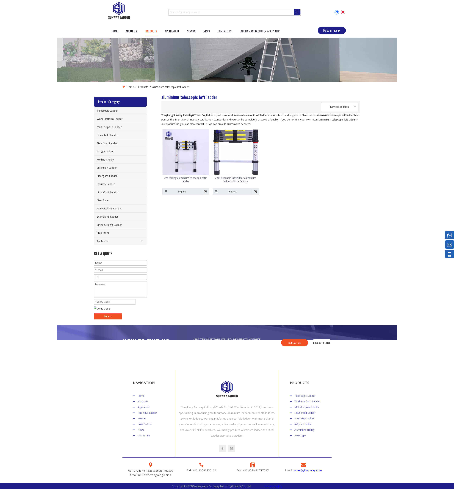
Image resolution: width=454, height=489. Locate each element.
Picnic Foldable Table (109, 208)
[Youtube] (342, 12)
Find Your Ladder (147, 412)
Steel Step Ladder (107, 143)
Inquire (182, 191)
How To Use (144, 424)
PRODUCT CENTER (321, 342)
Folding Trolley (105, 159)
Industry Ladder (106, 184)
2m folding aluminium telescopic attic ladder (185, 179)
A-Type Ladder (105, 151)
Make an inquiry (331, 30)
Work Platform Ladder (109, 118)
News (140, 429)
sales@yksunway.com (308, 470)
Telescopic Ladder (107, 110)
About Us (142, 401)
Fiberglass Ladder (107, 176)
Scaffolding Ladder (107, 216)
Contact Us (143, 435)
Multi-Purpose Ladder (109, 127)
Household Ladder (107, 135)
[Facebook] (336, 12)
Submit (108, 316)
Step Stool (103, 233)
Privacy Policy (273, 486)
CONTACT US (294, 342)
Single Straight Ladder (109, 224)
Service (141, 418)
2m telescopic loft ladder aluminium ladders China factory (235, 179)
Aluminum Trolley (304, 429)
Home (141, 395)
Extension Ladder (107, 167)
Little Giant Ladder (107, 192)
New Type (103, 200)
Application (103, 241)
